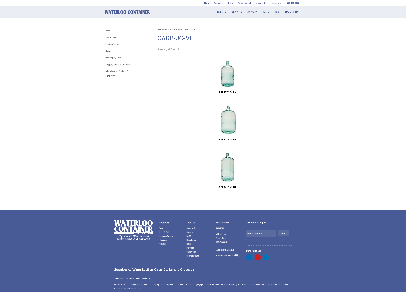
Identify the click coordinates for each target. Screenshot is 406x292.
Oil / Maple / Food (113, 57)
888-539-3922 (143, 278)
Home (160, 29)
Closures (109, 51)
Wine (107, 30)
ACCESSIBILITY (222, 222)
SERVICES (220, 228)
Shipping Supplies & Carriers (117, 64)
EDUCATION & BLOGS (225, 249)
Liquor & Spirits (112, 44)
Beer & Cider (110, 37)
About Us (190, 222)
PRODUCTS (164, 222)
